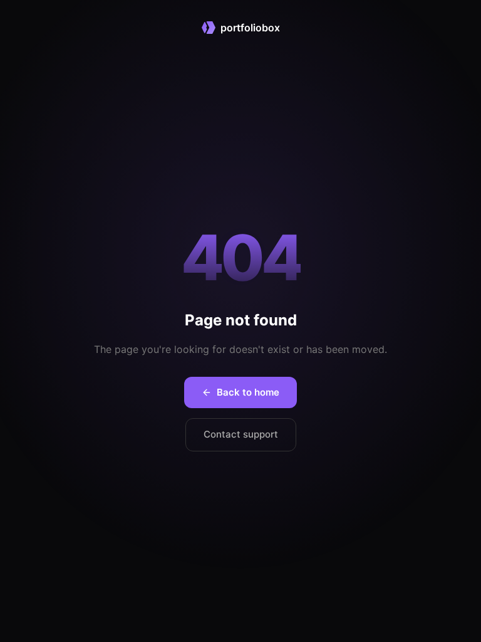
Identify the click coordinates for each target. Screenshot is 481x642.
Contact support (241, 434)
